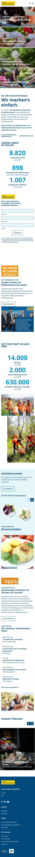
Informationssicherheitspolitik (9, 841)
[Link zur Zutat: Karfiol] (24, 514)
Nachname (4, 221)
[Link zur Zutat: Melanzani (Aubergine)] (9, 510)
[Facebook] (2, 801)
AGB (32, 240)
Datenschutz (4, 836)
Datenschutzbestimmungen (11, 242)
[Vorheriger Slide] (28, 723)
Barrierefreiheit (5, 839)
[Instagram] (4, 801)
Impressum (4, 844)
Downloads (4, 813)
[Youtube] (8, 801)
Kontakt (3, 793)
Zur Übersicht (8, 489)
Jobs (2, 795)
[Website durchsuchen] (30, 3)
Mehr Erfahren (8, 304)
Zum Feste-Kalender (9, 687)
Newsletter (4, 811)
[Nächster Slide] (32, 500)
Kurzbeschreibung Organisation (10, 825)
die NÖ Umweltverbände (14, 95)
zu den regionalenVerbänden (8, 135)
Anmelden (17, 233)
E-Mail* (3, 228)
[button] (33, 3)
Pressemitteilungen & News (9, 822)
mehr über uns (26, 136)
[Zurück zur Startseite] (8, 3)
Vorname (4, 214)
